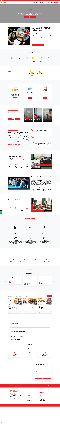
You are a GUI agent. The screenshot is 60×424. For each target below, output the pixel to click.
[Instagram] (2, 0)
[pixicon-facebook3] (48, 385)
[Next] (55, 281)
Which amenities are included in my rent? (16, 328)
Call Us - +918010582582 (52, 0)
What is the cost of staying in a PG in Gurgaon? (17, 336)
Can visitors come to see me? (14, 323)
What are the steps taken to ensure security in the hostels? (18, 331)
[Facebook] (1, 0)
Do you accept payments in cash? (15, 326)
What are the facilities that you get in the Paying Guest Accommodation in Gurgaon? (21, 334)
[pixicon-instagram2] (49, 385)
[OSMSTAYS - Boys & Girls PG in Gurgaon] (11, 399)
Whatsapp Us (57, 0)
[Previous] (5, 281)
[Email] (1, 213)
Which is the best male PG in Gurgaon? (16, 339)
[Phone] (1, 212)
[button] (30, 322)
